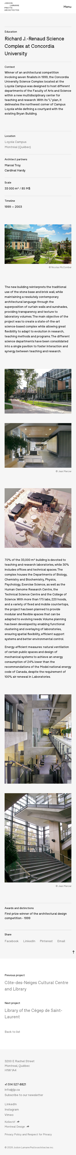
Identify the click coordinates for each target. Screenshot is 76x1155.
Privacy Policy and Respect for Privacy (28, 1134)
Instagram (12, 1109)
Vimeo (9, 1115)
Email (61, 941)
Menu (67, 7)
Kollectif (10, 1121)
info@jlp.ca (12, 1089)
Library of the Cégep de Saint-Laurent (33, 1013)
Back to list (12, 1032)
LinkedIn (29, 941)
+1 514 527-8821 (15, 1084)
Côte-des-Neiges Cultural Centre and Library (36, 985)
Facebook (12, 941)
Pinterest (46, 941)
